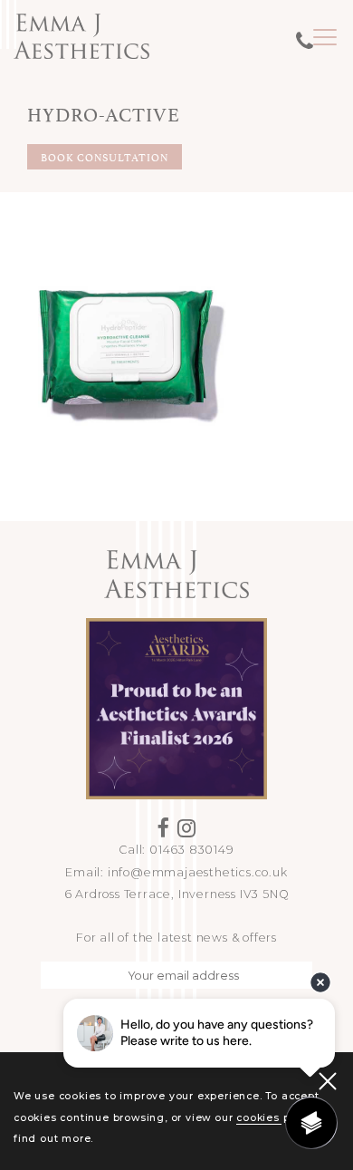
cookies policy (276, 1118)
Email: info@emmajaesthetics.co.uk (176, 872)
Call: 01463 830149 (176, 849)
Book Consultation (104, 156)
